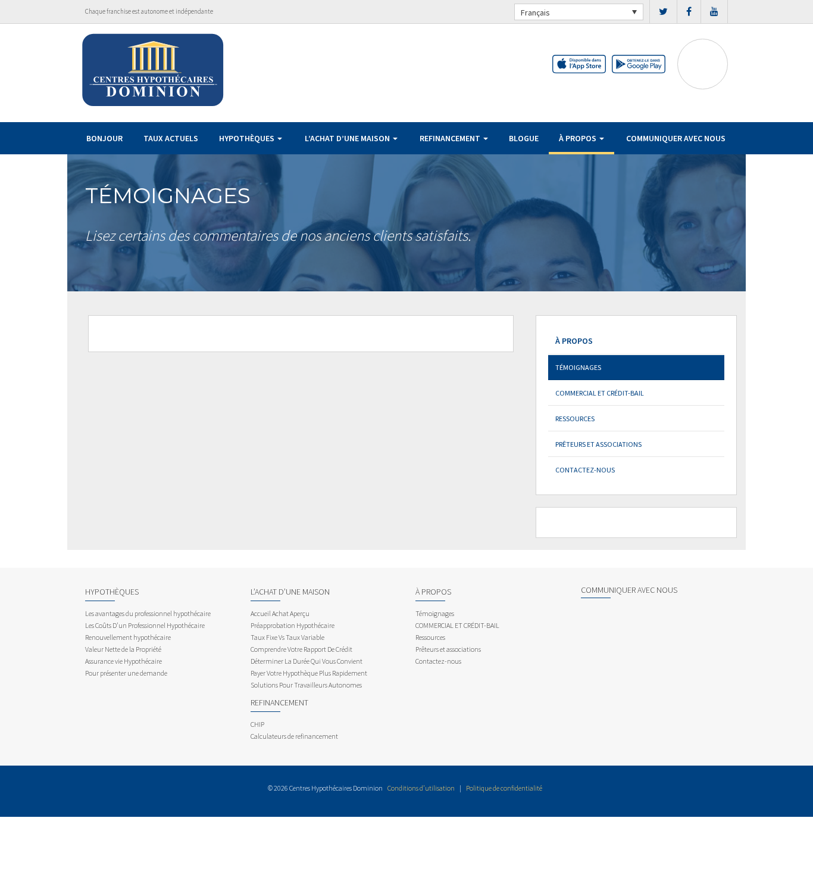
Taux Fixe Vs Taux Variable (287, 637)
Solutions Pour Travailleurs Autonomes (306, 684)
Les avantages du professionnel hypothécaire (148, 613)
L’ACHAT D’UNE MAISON (348, 138)
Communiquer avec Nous (676, 138)
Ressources (575, 418)
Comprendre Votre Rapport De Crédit (301, 649)
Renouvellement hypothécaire (128, 637)
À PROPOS (578, 138)
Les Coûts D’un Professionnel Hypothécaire (145, 625)
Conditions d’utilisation (421, 787)
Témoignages (578, 367)
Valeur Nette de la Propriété (123, 649)
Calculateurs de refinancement (294, 736)
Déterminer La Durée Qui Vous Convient (306, 661)
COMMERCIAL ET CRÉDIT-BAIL (599, 392)
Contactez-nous (585, 469)
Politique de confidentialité (504, 787)
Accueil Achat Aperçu (280, 613)
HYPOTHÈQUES (247, 138)
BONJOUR (104, 138)
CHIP (257, 724)
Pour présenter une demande (126, 672)
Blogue (524, 138)
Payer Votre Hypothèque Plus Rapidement (309, 672)
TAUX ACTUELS (170, 138)
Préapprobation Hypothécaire (292, 625)
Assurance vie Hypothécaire (123, 661)
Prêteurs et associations (598, 444)
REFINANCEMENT (451, 138)
